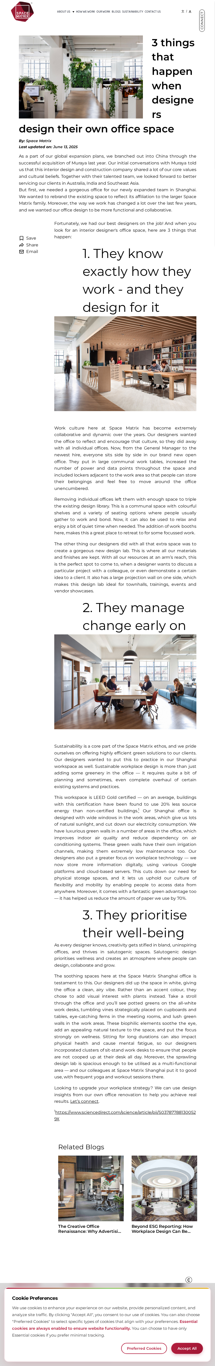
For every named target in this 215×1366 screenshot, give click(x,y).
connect (202, 20)
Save (31, 238)
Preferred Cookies (144, 1348)
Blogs (116, 11)
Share (32, 244)
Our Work (103, 11)
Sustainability (132, 11)
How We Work (85, 11)
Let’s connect (84, 1101)
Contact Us (153, 11)
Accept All (187, 1348)
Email (32, 251)
